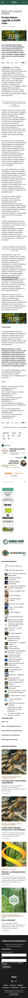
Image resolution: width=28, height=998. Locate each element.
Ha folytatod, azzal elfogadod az (12, 963)
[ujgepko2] (13, 541)
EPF (8, 435)
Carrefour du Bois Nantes (16, 604)
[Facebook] (12, 981)
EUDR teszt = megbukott (16, 675)
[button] (2, 2)
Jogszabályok (5, 13)
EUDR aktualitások (14, 612)
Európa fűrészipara (15, 595)
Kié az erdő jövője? (8, 920)
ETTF (13, 435)
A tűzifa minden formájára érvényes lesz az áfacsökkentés (13, 829)
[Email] (15, 981)
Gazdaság (19, 823)
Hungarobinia (14, 987)
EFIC (20, 433)
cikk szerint (6, 67)
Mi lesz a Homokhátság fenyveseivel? (11, 726)
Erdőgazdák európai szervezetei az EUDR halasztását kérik (14, 638)
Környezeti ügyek (12, 916)
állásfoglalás (6, 433)
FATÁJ (14, 2)
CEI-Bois (23, 427)
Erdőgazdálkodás (5, 465)
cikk (21, 54)
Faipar (10, 11)
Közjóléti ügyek (11, 777)
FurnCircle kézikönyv (15, 566)
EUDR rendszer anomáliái (12, 667)
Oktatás (3, 917)
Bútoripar (4, 11)
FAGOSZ (6, 985)
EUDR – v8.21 (5, 721)
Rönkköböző (5, 987)
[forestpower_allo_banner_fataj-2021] (8, 510)
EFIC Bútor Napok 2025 (16, 570)
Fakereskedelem (17, 11)
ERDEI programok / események (10, 739)
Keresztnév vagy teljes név (7, 952)
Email (3, 957)
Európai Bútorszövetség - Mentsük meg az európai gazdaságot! (14, 709)
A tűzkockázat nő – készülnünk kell (11, 735)
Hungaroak (23, 987)
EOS (4, 435)
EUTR (4, 438)
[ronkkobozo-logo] (14, 553)
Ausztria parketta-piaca (16, 616)
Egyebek (3, 776)
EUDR (19, 435)
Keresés (25, 481)
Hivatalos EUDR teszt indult (17, 695)
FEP (9, 438)
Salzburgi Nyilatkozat (15, 633)
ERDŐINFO (20, 985)
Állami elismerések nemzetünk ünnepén (12, 730)
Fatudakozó (12, 985)
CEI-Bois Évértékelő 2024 (16, 591)
